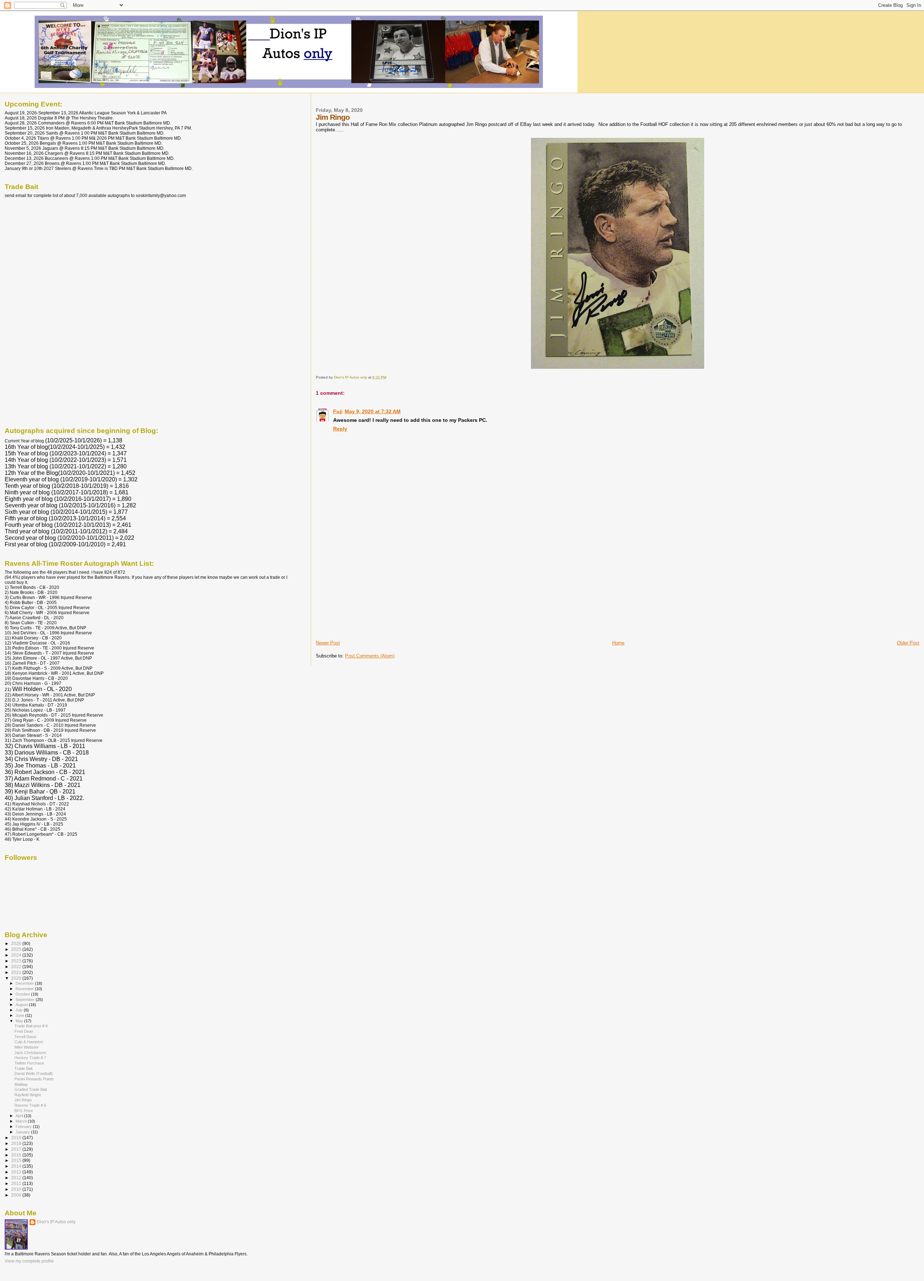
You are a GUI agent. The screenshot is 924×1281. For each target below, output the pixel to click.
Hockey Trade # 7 (30, 1057)
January (23, 1132)
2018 (16, 1143)
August (22, 1004)
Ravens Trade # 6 (30, 1105)
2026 (16, 943)
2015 (16, 1160)
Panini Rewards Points (34, 1079)
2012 (16, 1177)
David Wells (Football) (33, 1073)
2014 (16, 1166)
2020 (16, 978)
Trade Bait (23, 1068)
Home (618, 643)
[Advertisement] (370, 589)
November (25, 989)
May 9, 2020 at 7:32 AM (373, 411)
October (23, 994)
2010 (16, 1189)
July (20, 1010)
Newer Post (328, 643)
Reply (340, 429)
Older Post (908, 643)
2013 (16, 1171)
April (20, 1116)
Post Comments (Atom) (370, 656)
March (22, 1121)
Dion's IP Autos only (56, 1221)
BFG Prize (23, 1111)
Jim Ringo (23, 1100)
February (24, 1126)
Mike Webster (26, 1047)
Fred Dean (23, 1031)
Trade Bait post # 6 (31, 1026)
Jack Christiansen (30, 1052)
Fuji (338, 411)
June (20, 1015)
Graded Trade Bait (30, 1089)
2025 (16, 949)
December (25, 983)
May (20, 1021)
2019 (16, 1137)
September (26, 999)
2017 (16, 1149)
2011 (16, 1183)
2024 (16, 955)
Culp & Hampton (28, 1042)
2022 (16, 966)
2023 (16, 960)
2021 (16, 972)
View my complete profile (29, 1261)
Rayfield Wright (27, 1095)
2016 (16, 1155)
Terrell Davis (25, 1037)
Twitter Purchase (29, 1063)
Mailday (21, 1084)
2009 (16, 1195)
